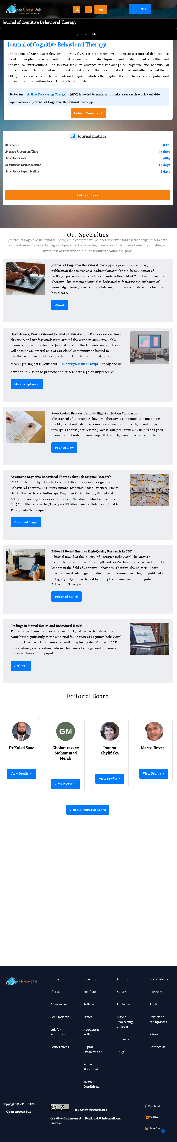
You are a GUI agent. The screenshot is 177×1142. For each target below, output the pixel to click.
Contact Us (157, 1047)
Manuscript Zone (27, 384)
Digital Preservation (93, 1049)
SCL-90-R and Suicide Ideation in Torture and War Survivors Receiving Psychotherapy (60, 878)
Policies (89, 1004)
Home (54, 979)
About (59, 305)
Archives (20, 666)
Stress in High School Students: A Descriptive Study (147, 873)
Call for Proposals (57, 1031)
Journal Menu (89, 34)
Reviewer (124, 1004)
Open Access (59, 1004)
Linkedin (154, 1128)
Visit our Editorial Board (88, 810)
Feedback (90, 991)
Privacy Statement (90, 1066)
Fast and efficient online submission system (60, 935)
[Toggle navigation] (100, 9)
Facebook (154, 1106)
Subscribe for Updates (158, 1019)
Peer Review (64, 447)
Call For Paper (87, 195)
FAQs (120, 1052)
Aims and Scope (26, 522)
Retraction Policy (91, 1031)
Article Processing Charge (46, 94)
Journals (123, 1039)
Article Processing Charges (125, 1022)
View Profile (20, 773)
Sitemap (155, 1034)
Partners (156, 991)
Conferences (59, 1047)
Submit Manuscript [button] (88, 113)
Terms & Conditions (91, 1084)
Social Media (159, 979)
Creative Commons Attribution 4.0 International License (85, 1120)
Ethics (87, 1017)
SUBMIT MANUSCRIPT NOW (131, 935)
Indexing (89, 979)
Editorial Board (66, 597)
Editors (122, 991)
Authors (123, 979)
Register (139, 9)
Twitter (154, 1117)
